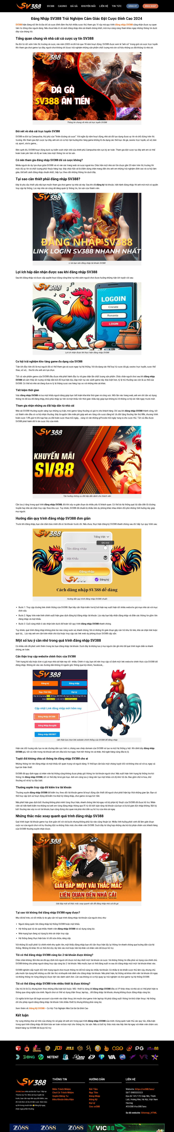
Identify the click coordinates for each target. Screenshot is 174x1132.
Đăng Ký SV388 (36, 1008)
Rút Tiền (93, 1089)
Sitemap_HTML (149, 1112)
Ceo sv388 (94, 1106)
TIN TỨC (117, 6)
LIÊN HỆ (103, 6)
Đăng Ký (93, 1099)
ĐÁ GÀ (74, 6)
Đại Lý (92, 1103)
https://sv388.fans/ (144, 1089)
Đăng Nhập (94, 1096)
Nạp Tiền (93, 1092)
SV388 (50, 6)
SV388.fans (20, 1091)
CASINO (62, 6)
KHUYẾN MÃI (88, 6)
